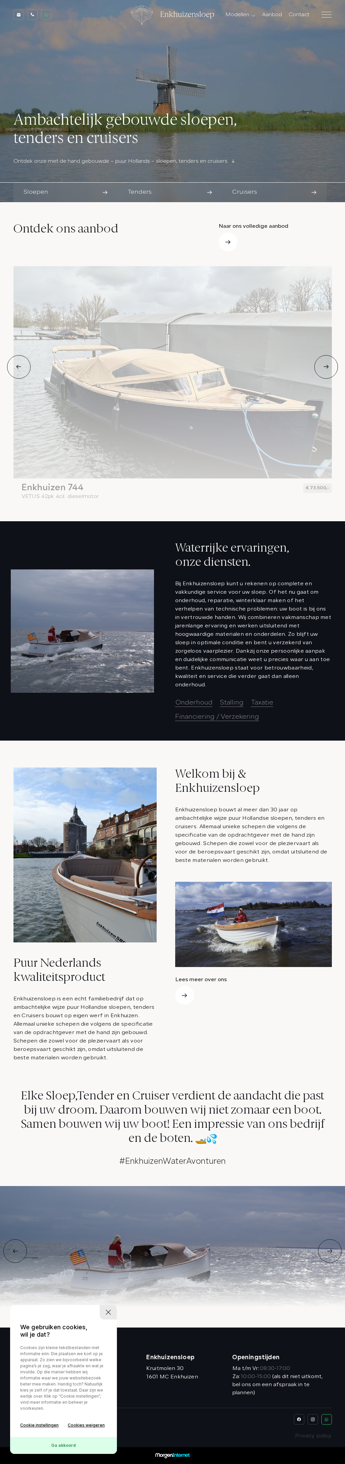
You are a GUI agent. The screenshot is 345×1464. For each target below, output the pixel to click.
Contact (299, 15)
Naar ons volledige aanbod (253, 226)
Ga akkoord (63, 1445)
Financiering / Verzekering (217, 717)
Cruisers (240, 50)
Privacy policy (313, 1436)
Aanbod (272, 15)
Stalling (232, 702)
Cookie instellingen (39, 1425)
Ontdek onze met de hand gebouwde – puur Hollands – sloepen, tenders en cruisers (120, 161)
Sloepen (240, 27)
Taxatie (262, 702)
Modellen (237, 15)
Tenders (240, 38)
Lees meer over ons (201, 980)
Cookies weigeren (86, 1425)
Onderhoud (194, 702)
